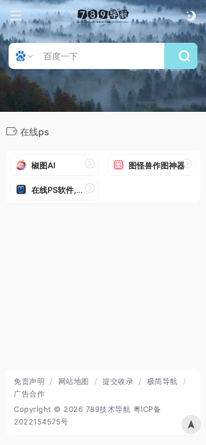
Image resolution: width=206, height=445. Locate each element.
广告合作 (29, 393)
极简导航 (162, 381)
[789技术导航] (103, 16)
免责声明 (29, 381)
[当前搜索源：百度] (25, 56)
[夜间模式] (191, 16)
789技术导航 (108, 409)
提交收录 (117, 381)
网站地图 (73, 381)
